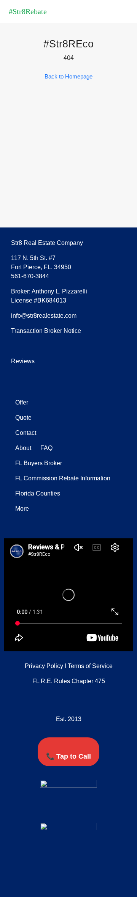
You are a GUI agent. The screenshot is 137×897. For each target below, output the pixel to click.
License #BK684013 (38, 300)
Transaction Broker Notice (46, 331)
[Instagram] (90, 809)
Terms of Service (90, 666)
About (23, 448)
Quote (23, 417)
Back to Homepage (68, 76)
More (22, 508)
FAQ (46, 448)
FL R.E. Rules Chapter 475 (68, 681)
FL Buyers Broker (38, 463)
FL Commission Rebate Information (62, 478)
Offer (21, 402)
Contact (25, 433)
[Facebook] (47, 809)
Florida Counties (37, 493)
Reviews (23, 361)
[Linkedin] (76, 809)
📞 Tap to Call (68, 756)
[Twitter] (62, 809)
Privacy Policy (44, 666)
